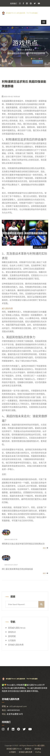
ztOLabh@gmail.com (18, 706)
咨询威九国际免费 (16, 644)
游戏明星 (12, 636)
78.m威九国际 (39, 745)
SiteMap (38, 752)
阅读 (44, 548)
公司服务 (12, 640)
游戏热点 (28, 49)
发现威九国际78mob (16, 627)
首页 (20, 49)
